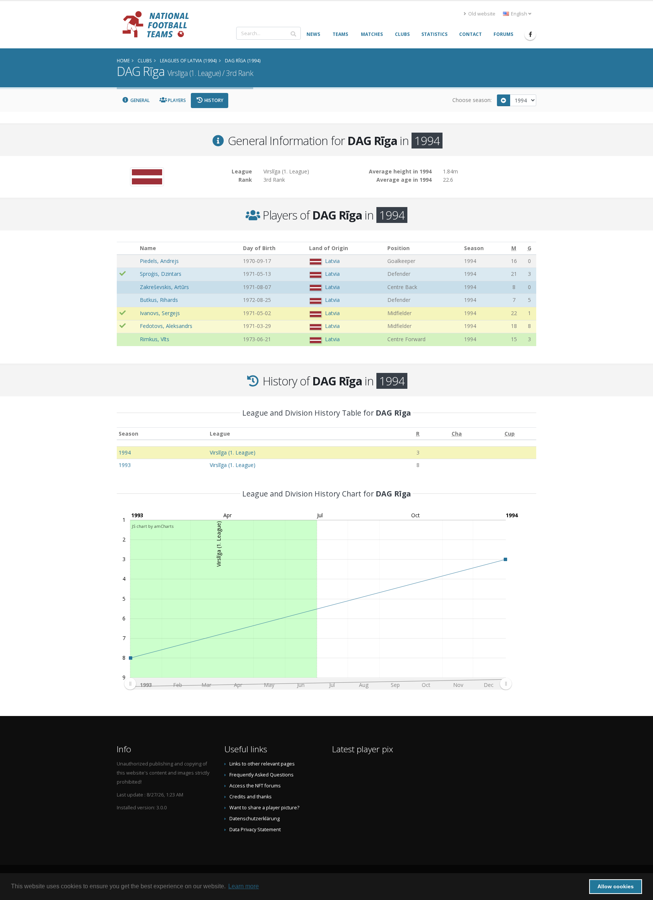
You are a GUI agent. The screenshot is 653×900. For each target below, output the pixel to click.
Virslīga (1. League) (232, 452)
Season (128, 433)
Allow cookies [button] (615, 886)
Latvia (332, 260)
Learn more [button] (243, 886)
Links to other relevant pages (262, 764)
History (213, 100)
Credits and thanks (250, 796)
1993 (125, 465)
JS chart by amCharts (152, 526)
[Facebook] (530, 34)
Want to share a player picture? (264, 807)
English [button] (519, 14)
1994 (125, 452)
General (139, 100)
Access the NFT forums (255, 785)
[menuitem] (318, 684)
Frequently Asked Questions (261, 775)
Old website (481, 14)
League (220, 433)
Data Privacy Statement (255, 829)
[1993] (504, 100)
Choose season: (472, 100)
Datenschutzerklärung (254, 818)
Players (176, 100)
